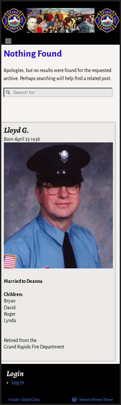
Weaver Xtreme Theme (96, 400)
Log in (18, 382)
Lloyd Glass (31, 400)
